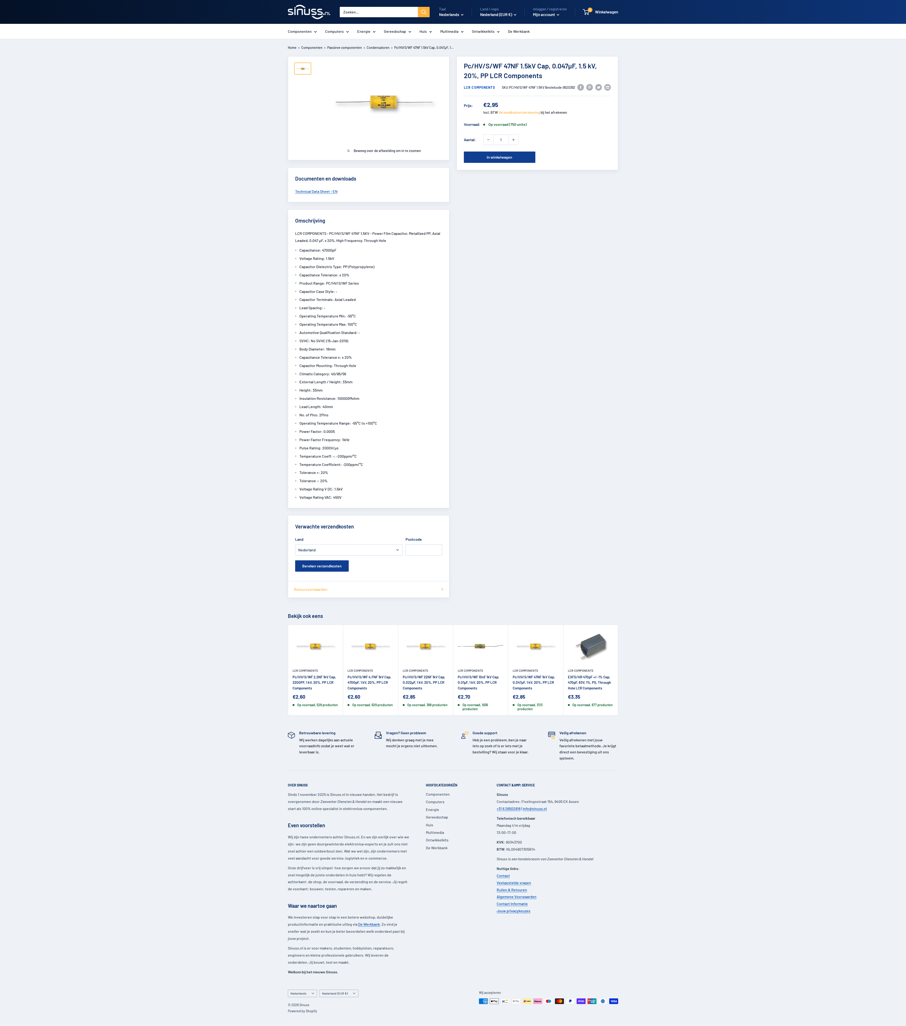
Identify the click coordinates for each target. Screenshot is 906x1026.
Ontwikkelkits (483, 31)
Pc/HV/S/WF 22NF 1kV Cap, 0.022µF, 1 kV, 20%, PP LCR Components (424, 682)
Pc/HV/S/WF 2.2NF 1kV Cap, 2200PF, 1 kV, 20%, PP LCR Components (314, 682)
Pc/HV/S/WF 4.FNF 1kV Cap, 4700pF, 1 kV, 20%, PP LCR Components (369, 682)
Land (299, 539)
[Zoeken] (424, 12)
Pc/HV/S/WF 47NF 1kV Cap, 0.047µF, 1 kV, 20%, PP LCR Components (534, 682)
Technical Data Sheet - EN (316, 191)
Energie (363, 31)
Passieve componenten (344, 48)
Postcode (414, 539)
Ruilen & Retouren (512, 889)
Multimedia (449, 31)
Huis (423, 31)
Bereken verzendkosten (322, 566)
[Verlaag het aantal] (488, 140)
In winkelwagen (499, 157)
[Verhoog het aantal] (513, 140)
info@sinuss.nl (535, 808)
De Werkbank (519, 31)
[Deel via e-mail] (607, 87)
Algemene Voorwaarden (517, 896)
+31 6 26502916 (508, 808)
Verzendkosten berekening (519, 112)
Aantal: (470, 139)
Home (292, 48)
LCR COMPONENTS (479, 87)
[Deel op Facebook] (580, 87)
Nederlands (298, 993)
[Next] (618, 670)
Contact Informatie (512, 903)
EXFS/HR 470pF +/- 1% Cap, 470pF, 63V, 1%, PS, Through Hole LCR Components (589, 682)
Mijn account (544, 14)
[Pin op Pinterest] (589, 87)
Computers (334, 31)
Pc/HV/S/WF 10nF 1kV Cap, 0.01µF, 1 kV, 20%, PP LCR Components (478, 682)
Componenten (300, 31)
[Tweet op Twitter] (598, 87)
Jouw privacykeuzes (513, 910)
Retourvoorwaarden (310, 589)
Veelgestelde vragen (514, 882)
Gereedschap (395, 31)
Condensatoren (378, 48)
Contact (503, 875)
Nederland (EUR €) (335, 993)
